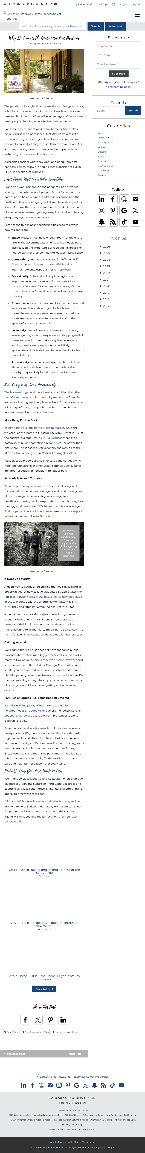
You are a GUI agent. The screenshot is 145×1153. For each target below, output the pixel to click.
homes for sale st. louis (66, 1032)
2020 (106, 286)
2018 (106, 299)
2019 (106, 292)
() (83, 4)
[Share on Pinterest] (50, 1019)
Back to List (43, 989)
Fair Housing (89, 1129)
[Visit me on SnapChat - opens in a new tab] (41, 4)
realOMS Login (106, 1147)
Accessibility (74, 1129)
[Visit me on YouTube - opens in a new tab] (55, 4)
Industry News (105, 142)
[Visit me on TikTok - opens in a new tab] (51, 4)
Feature (101, 175)
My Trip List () (106, 4)
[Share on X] (38, 1019)
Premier (101, 161)
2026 (106, 246)
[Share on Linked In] (63, 1019)
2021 (106, 279)
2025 (106, 253)
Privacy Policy (56, 1129)
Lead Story (103, 170)
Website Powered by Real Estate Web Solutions (72, 1142)
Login (123, 4)
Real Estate (12, 1032)
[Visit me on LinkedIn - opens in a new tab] (5, 4)
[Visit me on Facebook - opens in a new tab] (9, 4)
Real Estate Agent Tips (36, 1032)
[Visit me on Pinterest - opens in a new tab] (28, 4)
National (101, 147)
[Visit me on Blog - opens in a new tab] (46, 4)
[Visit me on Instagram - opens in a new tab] (23, 4)
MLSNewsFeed (105, 166)
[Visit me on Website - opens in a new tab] (14, 4)
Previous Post (16, 1053)
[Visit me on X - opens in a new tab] (37, 4)
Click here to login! (118, 86)
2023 (106, 266)
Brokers (101, 151)
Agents (101, 156)
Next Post (75, 1053)
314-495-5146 (77, 1102)
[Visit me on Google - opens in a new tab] (32, 4)
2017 (106, 306)
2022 (106, 273)
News (100, 133)
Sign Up (136, 4)
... (83, 1032)
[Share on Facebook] (25, 1019)
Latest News (104, 137)
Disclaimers (92, 1147)
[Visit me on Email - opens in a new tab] (18, 4)
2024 (106, 259)
